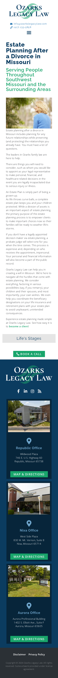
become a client (18, 326)
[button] (29, 32)
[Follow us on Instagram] (32, 391)
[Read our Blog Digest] (39, 391)
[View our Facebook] (18, 391)
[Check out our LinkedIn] (25, 391)
